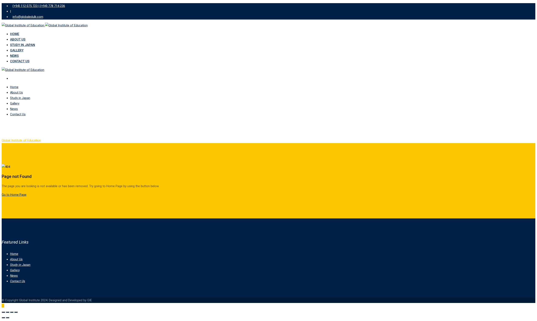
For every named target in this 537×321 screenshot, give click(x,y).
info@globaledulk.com (28, 17)
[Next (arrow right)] (7, 317)
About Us (17, 39)
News (14, 56)
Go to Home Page (14, 195)
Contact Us (19, 61)
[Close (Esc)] (16, 312)
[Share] (11, 312)
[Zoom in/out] (3, 312)
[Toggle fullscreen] (7, 312)
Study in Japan (22, 45)
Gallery (16, 50)
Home (14, 34)
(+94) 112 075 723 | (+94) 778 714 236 (39, 6)
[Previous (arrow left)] (3, 317)
